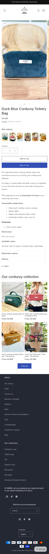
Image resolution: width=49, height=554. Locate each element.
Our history (9, 384)
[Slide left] (19, 104)
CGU (6, 419)
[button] (4, 10)
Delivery (8, 404)
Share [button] (6, 266)
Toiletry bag (9, 454)
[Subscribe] (36, 510)
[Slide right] (29, 104)
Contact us (9, 394)
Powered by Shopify (31, 550)
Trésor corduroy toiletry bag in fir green (13, 315)
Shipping (4, 121)
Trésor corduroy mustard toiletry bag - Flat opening (12, 355)
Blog (6, 435)
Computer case (11, 449)
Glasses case (10, 465)
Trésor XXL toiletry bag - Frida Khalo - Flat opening (35, 355)
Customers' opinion (12, 430)
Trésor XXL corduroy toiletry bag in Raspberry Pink (36, 315)
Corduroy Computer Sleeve (15, 480)
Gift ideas (8, 475)
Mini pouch (9, 470)
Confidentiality (10, 425)
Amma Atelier (21, 550)
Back (6, 409)
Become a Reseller (12, 399)
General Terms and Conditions (16, 414)
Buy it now (24, 165)
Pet (6, 459)
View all (24, 366)
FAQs (7, 389)
